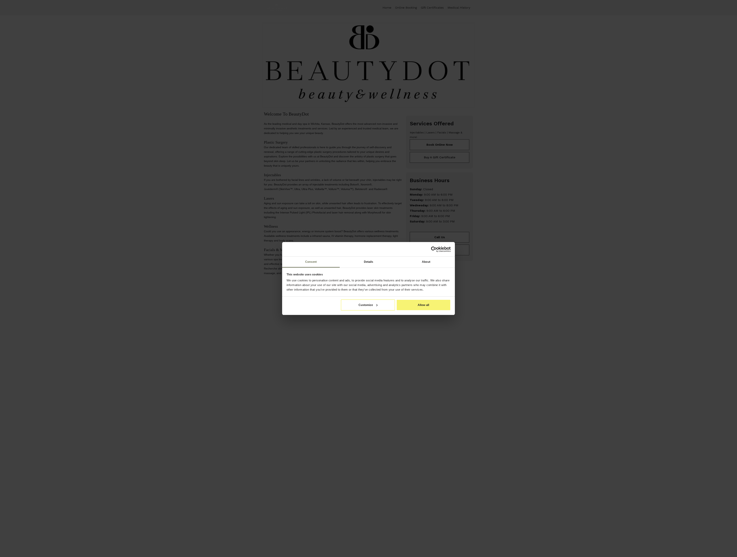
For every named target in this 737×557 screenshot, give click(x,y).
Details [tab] (368, 261)
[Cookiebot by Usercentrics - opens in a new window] (434, 249)
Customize (366, 305)
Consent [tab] (311, 261)
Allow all (423, 305)
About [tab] (426, 261)
